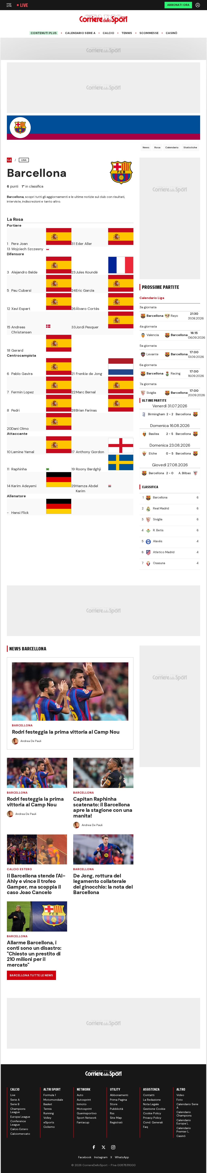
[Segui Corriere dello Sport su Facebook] (93, 1147)
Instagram (101, 1157)
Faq (145, 1127)
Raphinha (19, 469)
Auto (80, 1095)
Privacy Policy (152, 1118)
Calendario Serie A (80, 33)
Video (180, 1095)
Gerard (17, 350)
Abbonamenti (119, 1095)
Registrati (116, 1122)
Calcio (108, 33)
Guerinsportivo (87, 1113)
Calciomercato (20, 1134)
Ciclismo (49, 1127)
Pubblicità (116, 1109)
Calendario (171, 147)
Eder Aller (84, 243)
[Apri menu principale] (9, 5)
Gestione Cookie (154, 1109)
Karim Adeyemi (23, 486)
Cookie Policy (152, 1113)
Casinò (171, 33)
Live (24, 5)
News (146, 147)
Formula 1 (49, 1095)
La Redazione (152, 1099)
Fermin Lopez (22, 392)
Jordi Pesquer (87, 327)
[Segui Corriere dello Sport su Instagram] (113, 1147)
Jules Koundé (87, 272)
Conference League (18, 1122)
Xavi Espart (20, 308)
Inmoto (82, 1104)
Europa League (20, 1117)
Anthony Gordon (90, 451)
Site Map (116, 1118)
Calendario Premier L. (183, 1129)
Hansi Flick (20, 512)
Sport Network (86, 1118)
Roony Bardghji (88, 469)
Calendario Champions (184, 1113)
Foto (179, 1099)
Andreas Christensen (21, 330)
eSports (48, 1122)
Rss (112, 1113)
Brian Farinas (86, 410)
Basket (47, 1104)
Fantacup (83, 1122)
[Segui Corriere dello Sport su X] (103, 1147)
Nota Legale (151, 1104)
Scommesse (149, 33)
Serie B (14, 1104)
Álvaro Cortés (87, 308)
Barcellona (22, 725)
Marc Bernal (86, 392)
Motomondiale (53, 1099)
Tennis (126, 33)
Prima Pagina (118, 1099)
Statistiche (190, 147)
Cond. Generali (153, 1122)
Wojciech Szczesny (27, 249)
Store (113, 1104)
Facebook (84, 1157)
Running (48, 1113)
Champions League (17, 1110)
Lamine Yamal (22, 451)
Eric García (85, 290)
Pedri (15, 410)
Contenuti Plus (44, 33)
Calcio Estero (19, 869)
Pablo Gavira (22, 373)
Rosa (157, 147)
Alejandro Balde (24, 272)
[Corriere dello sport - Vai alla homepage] (103, 19)
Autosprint (84, 1099)
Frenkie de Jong (89, 373)
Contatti (148, 1095)
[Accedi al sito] (198, 5)
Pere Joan (19, 243)
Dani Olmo (20, 428)
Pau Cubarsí (21, 290)
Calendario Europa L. (183, 1121)
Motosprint (84, 1109)
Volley (47, 1118)
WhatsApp (122, 1157)
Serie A (15, 1099)
